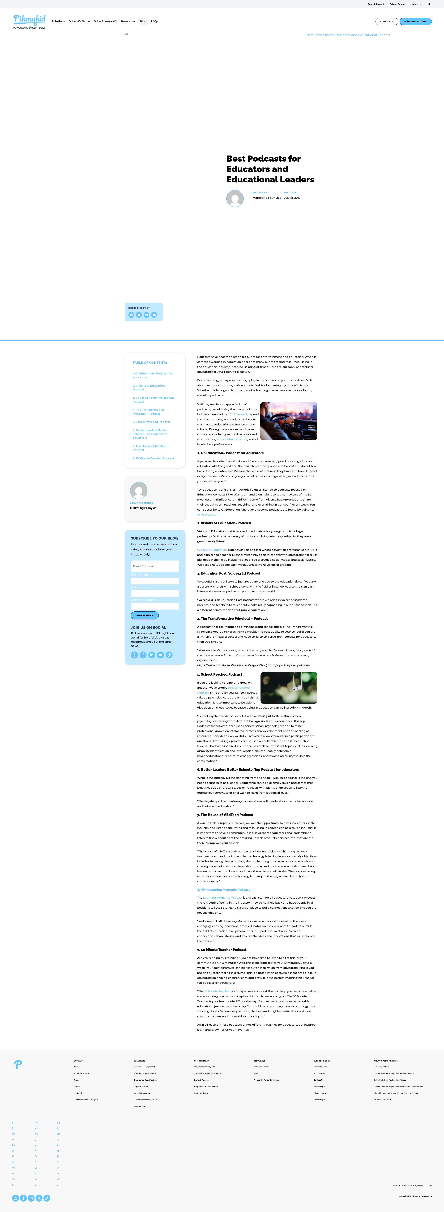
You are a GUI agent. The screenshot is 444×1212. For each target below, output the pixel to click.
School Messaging (142, 1093)
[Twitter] (160, 655)
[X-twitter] (39, 1198)
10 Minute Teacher (217, 991)
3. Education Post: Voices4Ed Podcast (153, 399)
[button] (131, 315)
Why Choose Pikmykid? (204, 1067)
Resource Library (261, 1067)
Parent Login (319, 1100)
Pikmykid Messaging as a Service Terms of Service (396, 1093)
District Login (320, 1093)
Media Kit (78, 1093)
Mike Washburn (208, 514)
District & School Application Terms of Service (394, 1073)
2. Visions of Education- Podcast (149, 387)
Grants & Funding (202, 1080)
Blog (143, 21)
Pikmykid (240, 414)
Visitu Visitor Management (145, 1100)
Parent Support (376, 4)
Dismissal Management (144, 1067)
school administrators (232, 439)
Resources (128, 21)
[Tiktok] (169, 655)
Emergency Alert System (145, 1073)
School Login (319, 1086)
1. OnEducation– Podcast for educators (152, 375)
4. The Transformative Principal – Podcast (148, 411)
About (76, 1067)
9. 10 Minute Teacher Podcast (153, 458)
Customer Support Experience (207, 1073)
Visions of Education (212, 549)
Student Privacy (201, 1093)
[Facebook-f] (143, 655)
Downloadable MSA (382, 1100)
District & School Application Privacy (390, 1080)
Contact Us (387, 21)
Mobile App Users (381, 1067)
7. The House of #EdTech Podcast (150, 448)
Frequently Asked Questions (266, 1080)
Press (76, 1080)
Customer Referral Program (86, 1100)
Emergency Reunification (145, 1080)
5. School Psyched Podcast (151, 422)
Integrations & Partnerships (206, 1086)
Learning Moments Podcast (222, 897)
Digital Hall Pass (141, 1086)
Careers (77, 1086)
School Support (398, 4)
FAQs (154, 21)
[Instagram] (134, 655)
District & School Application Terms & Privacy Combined (399, 1086)
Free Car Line (139, 1106)
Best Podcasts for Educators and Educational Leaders (270, 168)
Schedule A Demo (415, 21)
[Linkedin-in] (151, 655)
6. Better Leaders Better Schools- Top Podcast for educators (150, 434)
